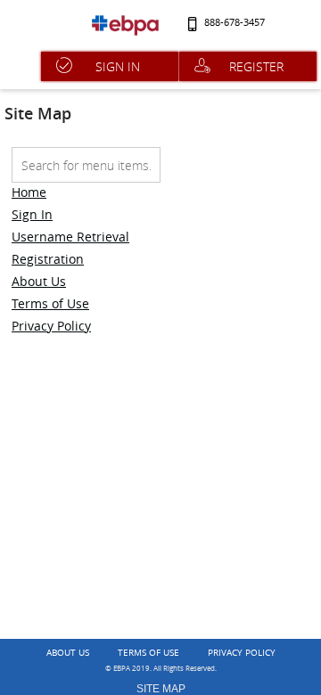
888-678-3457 (234, 23)
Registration (48, 258)
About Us (39, 281)
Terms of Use (50, 303)
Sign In (32, 214)
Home (29, 192)
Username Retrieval (70, 236)
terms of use (148, 652)
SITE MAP (160, 689)
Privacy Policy (51, 325)
